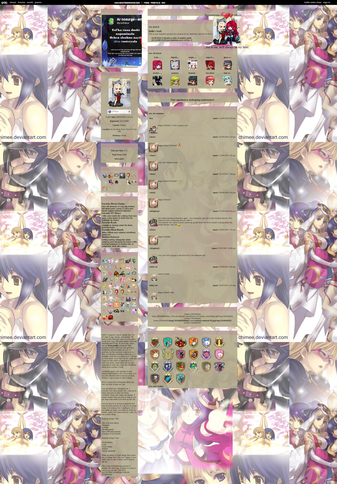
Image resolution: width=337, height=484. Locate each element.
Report (215, 118)
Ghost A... (227, 57)
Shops (13, 2)
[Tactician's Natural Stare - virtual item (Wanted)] (134, 294)
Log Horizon (130, 206)
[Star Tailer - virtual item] (111, 184)
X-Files (104, 216)
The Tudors (114, 220)
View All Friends (155, 53)
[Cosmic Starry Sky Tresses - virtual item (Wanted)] (128, 307)
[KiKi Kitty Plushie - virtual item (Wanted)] (111, 263)
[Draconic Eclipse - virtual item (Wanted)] (122, 313)
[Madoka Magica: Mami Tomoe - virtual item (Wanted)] (105, 301)
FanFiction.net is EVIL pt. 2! (172, 40)
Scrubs (114, 216)
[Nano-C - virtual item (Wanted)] (128, 276)
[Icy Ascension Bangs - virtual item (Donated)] (134, 288)
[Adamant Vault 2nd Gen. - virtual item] (122, 178)
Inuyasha (129, 209)
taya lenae (210, 73)
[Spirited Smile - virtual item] (122, 184)
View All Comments (156, 113)
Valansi (152, 137)
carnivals (113, 242)
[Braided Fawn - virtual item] (128, 178)
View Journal (154, 27)
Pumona (174, 73)
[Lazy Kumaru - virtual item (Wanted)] (116, 307)
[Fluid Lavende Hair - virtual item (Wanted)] (111, 294)
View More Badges (156, 386)
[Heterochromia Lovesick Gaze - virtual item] (134, 184)
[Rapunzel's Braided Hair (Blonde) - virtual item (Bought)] (116, 282)
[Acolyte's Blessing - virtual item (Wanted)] (116, 301)
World (30, 2)
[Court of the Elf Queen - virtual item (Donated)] (128, 282)
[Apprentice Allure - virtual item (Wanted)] (105, 307)
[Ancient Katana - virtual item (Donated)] (134, 269)
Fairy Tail (105, 206)
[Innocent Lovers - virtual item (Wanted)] (134, 307)
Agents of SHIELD (119, 218)
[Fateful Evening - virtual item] (116, 184)
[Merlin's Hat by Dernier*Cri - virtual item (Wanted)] (122, 276)
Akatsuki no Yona (117, 206)
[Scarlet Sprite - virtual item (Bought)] (111, 276)
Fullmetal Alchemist (123, 211)
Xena (109, 216)
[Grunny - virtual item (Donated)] (134, 263)
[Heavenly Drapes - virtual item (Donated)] (111, 269)
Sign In (326, 2)
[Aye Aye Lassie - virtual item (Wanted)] (122, 288)
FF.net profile (113, 345)
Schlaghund (154, 211)
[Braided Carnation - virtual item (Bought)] (116, 294)
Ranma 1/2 (120, 209)
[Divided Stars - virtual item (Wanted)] (105, 276)
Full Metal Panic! (109, 209)
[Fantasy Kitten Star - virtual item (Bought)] (111, 288)
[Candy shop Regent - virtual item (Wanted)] (111, 307)
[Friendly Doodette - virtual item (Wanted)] (116, 313)
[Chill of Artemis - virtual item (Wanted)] (116, 263)
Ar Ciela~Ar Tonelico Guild (171, 38)
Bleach (104, 211)
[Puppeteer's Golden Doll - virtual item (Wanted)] (105, 319)
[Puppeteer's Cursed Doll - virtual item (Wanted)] (111, 319)
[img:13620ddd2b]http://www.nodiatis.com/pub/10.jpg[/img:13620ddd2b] (200, 320)
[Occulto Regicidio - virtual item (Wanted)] (128, 288)
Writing (105, 240)
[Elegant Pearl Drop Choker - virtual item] (116, 178)
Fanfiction (111, 227)
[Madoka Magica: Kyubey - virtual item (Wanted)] (111, 301)
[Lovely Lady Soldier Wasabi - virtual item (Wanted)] (116, 269)
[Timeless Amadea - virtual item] (134, 178)
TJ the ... (157, 57)
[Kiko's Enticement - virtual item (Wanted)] (128, 294)
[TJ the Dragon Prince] (229, 44)
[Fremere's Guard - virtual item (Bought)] (122, 269)
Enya (116, 232)
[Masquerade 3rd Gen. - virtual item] (111, 178)
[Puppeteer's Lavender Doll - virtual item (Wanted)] (134, 313)
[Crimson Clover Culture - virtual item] (105, 190)
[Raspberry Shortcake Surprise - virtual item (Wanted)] (134, 301)
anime (128, 240)
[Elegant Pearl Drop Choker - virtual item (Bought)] (134, 276)
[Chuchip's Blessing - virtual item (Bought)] (111, 282)
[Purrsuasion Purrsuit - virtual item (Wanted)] (105, 294)
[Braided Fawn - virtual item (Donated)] (122, 294)
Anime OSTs (106, 235)
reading (111, 240)
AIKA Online (122, 246)
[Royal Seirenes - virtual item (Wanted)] (111, 313)
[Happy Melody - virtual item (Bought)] (122, 282)
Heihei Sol (153, 267)
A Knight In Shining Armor (113, 225)
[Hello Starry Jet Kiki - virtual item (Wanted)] (128, 301)
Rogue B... (210, 57)
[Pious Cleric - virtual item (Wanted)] (105, 288)
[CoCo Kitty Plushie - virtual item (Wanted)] (128, 263)
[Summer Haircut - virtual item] (105, 184)
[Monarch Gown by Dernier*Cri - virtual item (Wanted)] (116, 276)
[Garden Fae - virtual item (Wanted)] (105, 313)
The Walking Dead (125, 216)
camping (105, 242)
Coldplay (122, 232)
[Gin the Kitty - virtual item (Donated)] (122, 263)
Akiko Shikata (108, 232)
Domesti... (192, 73)
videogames (120, 240)
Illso (151, 118)
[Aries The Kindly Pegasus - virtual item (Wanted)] (122, 307)
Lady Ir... (227, 73)
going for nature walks (127, 242)
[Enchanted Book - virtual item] (105, 178)
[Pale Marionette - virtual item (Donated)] (105, 282)
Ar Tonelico (122, 244)
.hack (114, 246)
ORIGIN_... (192, 57)
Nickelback (131, 232)
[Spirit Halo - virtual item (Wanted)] (105, 269)
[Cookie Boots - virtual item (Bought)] (134, 282)
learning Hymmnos (110, 244)
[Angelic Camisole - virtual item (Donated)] (105, 263)
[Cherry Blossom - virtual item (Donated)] (128, 269)
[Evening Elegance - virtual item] (128, 184)
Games (38, 2)
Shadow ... (157, 73)
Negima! (111, 211)
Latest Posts (119, 159)
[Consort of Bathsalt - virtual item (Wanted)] (128, 313)
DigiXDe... (175, 57)
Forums (21, 2)
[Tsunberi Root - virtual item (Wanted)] (122, 301)
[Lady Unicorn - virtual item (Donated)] (116, 288)
